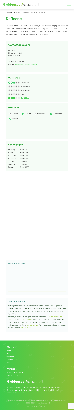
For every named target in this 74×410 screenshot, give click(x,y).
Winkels (10, 350)
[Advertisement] (37, 185)
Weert (33, 12)
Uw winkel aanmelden (15, 372)
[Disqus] (37, 226)
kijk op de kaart (27, 320)
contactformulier (33, 325)
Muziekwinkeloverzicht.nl (58, 400)
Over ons (10, 363)
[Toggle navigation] (69, 5)
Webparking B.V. (41, 406)
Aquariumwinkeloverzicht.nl (39, 400)
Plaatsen (26, 12)
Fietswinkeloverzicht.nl (23, 400)
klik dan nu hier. (26, 328)
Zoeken (10, 360)
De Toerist (41, 12)
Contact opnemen (14, 375)
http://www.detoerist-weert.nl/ (26, 65)
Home (18, 12)
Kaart (9, 354)
